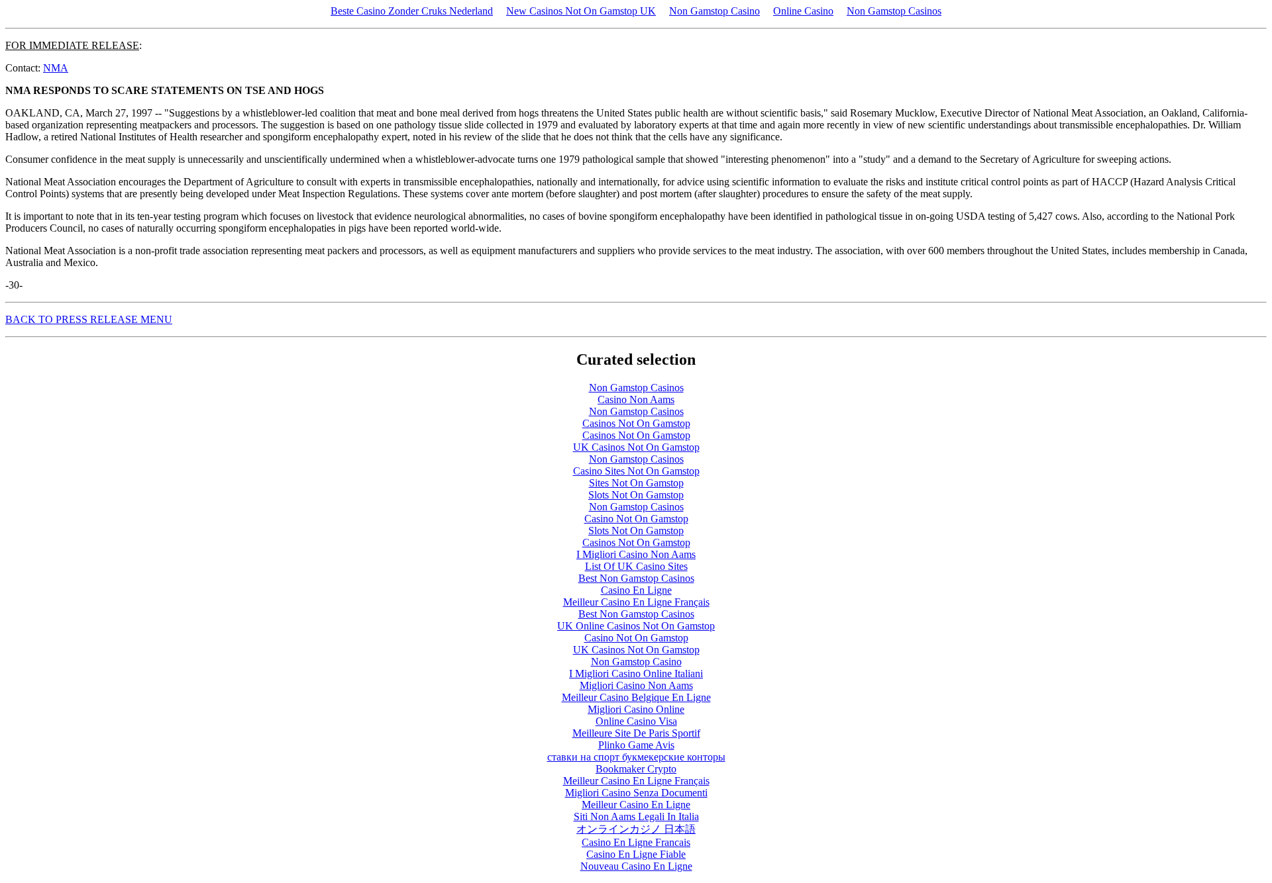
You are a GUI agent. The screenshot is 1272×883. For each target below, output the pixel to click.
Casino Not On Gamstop (636, 518)
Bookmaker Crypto (636, 768)
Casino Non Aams (636, 399)
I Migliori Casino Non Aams (636, 554)
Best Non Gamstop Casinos (636, 578)
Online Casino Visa (636, 721)
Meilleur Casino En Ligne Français (636, 602)
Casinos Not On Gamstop (636, 423)
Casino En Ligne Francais (636, 842)
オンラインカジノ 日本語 (636, 829)
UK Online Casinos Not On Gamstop (636, 625)
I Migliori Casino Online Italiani (636, 673)
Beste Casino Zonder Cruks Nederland (412, 11)
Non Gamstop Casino (714, 11)
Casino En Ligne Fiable (636, 854)
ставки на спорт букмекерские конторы (636, 757)
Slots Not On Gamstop (636, 494)
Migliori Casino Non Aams (636, 685)
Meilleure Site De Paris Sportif (636, 733)
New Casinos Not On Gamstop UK (581, 11)
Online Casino (803, 11)
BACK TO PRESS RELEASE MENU (88, 319)
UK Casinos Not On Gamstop (636, 447)
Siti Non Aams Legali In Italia (636, 816)
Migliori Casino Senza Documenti (636, 792)
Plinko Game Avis (636, 745)
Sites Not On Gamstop (636, 482)
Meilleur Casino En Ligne (636, 804)
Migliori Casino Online (636, 709)
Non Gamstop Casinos (894, 11)
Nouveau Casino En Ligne (636, 866)
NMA (55, 67)
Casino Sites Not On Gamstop (636, 471)
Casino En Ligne (636, 590)
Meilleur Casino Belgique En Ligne (636, 697)
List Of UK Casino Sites (636, 566)
